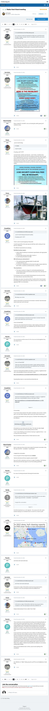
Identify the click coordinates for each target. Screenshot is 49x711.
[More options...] (45, 29)
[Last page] (29, 24)
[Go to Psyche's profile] (7, 344)
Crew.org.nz (5, 2)
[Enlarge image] (30, 534)
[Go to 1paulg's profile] (7, 497)
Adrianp (30, 32)
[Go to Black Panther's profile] (7, 128)
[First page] (3, 24)
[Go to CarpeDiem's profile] (7, 236)
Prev (5, 24)
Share (34, 13)
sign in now (30, 686)
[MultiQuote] (14, 67)
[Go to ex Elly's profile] (7, 528)
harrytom (7, 72)
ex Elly (7, 520)
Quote (17, 67)
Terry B (8, 13)
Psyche (7, 336)
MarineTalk (17, 14)
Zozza (7, 140)
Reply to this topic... (13, 692)
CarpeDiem (7, 228)
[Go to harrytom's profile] (7, 80)
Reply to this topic (41, 19)
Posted (19, 29)
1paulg (7, 490)
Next (26, 24)
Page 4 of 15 (33, 24)
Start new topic (29, 19)
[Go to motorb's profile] (7, 37)
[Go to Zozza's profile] (7, 147)
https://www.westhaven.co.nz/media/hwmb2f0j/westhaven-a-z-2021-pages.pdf (30, 374)
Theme (24, 706)
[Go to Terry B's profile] (3, 13)
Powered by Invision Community (24, 709)
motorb (7, 29)
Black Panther (7, 120)
